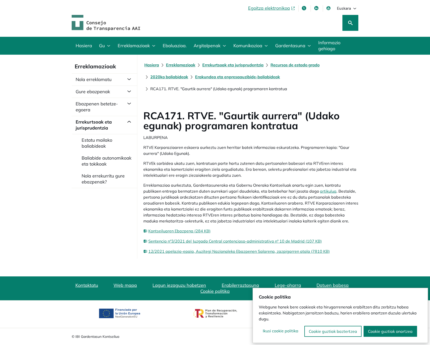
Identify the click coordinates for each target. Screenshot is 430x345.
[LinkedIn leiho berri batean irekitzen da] (317, 8)
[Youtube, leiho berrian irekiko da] (329, 8)
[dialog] (340, 315)
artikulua (328, 191)
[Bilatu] (350, 23)
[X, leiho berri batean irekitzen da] (305, 8)
